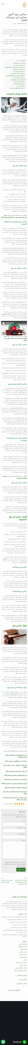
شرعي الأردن (4, 1030)
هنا (24, 191)
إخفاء (18, 60)
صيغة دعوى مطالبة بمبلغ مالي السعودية (17, 919)
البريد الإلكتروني (21, 827)
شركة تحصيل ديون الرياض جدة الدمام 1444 (16, 779)
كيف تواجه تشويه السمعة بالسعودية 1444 (16, 771)
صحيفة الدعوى (23, 954)
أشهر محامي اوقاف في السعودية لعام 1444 (16, 787)
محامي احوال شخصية (21, 962)
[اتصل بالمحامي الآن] (25, 1042)
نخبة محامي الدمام (6, 1028)
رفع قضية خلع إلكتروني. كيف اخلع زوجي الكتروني (14, 916)
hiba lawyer (20, 23)
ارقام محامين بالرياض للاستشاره (18, 927)
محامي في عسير (5, 1041)
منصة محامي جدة (5, 1033)
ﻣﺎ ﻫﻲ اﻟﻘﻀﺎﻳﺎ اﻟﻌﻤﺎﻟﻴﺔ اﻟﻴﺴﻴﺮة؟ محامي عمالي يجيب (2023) (15, 338)
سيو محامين (5, 1021)
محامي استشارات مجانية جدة (19, 924)
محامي (14, 23)
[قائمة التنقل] (2, 4)
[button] (3, 1042)
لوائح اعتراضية (23, 957)
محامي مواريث (23, 965)
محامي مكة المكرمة (6, 1043)
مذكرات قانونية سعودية (21, 968)
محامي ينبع (24, 29)
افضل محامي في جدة (12, 693)
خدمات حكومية (23, 952)
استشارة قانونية (23, 944)
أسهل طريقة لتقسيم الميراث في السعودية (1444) (14, 783)
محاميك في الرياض (6, 1035)
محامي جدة (18, 207)
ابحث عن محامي (21, 1021)
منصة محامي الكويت (6, 1038)
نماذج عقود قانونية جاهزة (20, 970)
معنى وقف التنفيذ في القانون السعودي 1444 (15, 775)
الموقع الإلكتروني (21, 834)
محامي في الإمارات (22, 975)
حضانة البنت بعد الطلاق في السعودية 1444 (16, 761)
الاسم (23, 821)
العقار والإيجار (23, 949)
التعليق (23, 840)
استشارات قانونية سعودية (7, 1025)
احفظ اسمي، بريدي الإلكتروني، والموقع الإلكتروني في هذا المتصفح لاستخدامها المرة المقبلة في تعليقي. (14, 864)
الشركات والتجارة (22, 946)
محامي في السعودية (22, 983)
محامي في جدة (13, 155)
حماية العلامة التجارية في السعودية (18, 922)
